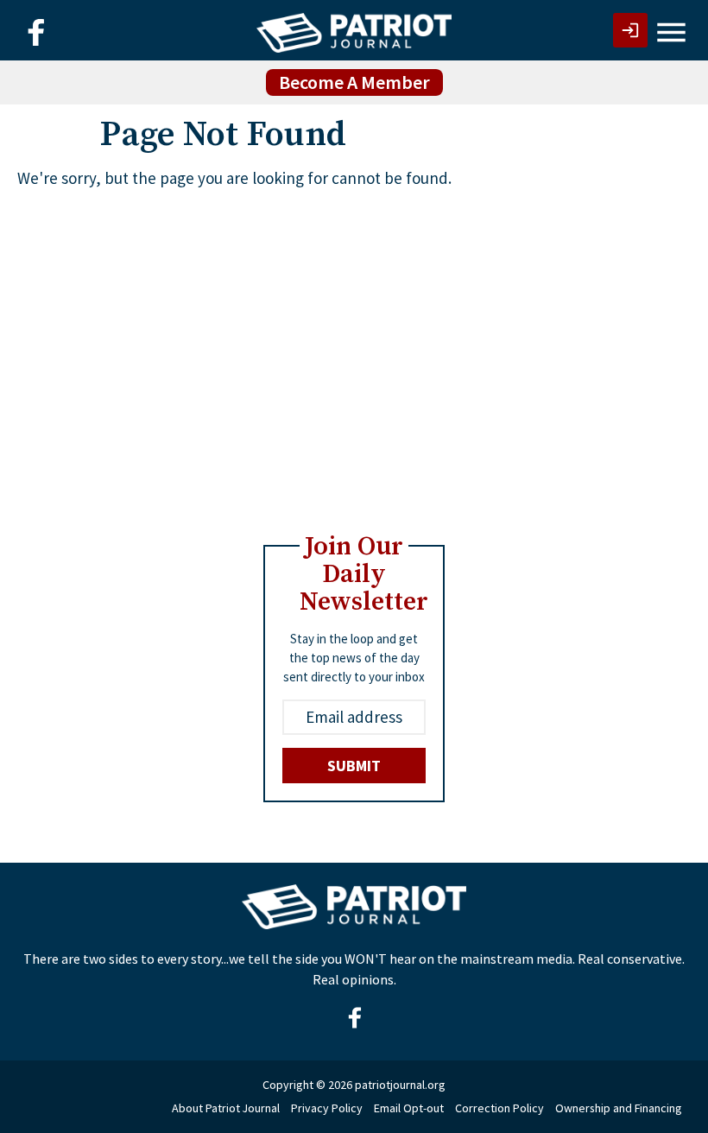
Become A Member (354, 82)
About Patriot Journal (226, 1108)
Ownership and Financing (618, 1108)
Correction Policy (499, 1108)
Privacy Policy (327, 1108)
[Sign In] (630, 30)
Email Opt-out (409, 1108)
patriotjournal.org (400, 1084)
